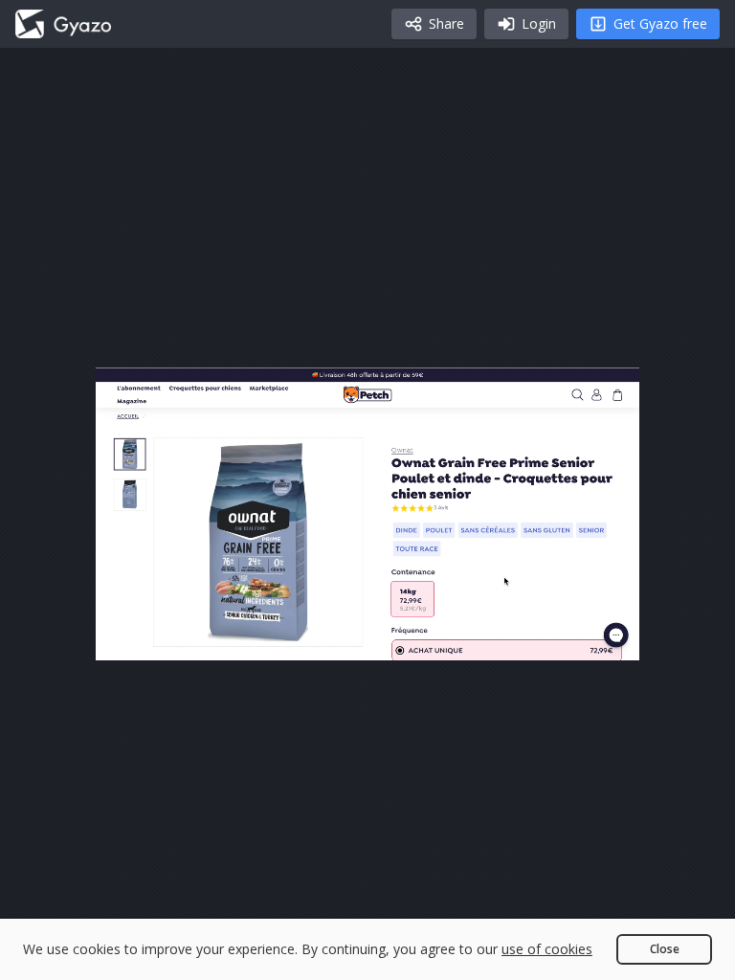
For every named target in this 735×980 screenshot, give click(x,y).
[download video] (513, 637)
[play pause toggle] (130, 637)
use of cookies (546, 949)
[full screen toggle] (605, 637)
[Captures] (63, 24)
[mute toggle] (176, 637)
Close (664, 949)
